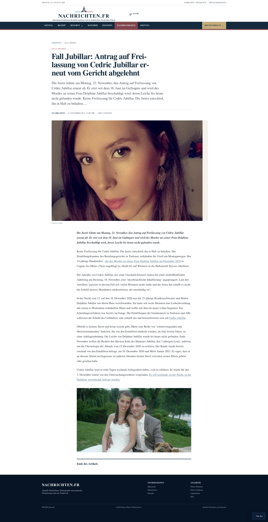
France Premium (197, 487)
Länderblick (195, 493)
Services (144, 25)
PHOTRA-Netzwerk (48, 507)
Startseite (56, 43)
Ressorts (76, 25)
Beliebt (62, 25)
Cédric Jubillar (177, 318)
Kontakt (151, 493)
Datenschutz (152, 490)
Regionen (107, 25)
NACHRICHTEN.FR (61, 484)
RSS (192, 497)
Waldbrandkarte (126, 25)
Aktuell (48, 25)
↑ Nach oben (259, 516)
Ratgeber (93, 25)
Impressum (152, 487)
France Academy (197, 490)
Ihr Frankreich (214, 25)
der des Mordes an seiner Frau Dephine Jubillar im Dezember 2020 (143, 261)
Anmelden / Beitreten (195, 3)
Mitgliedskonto (217, 3)
